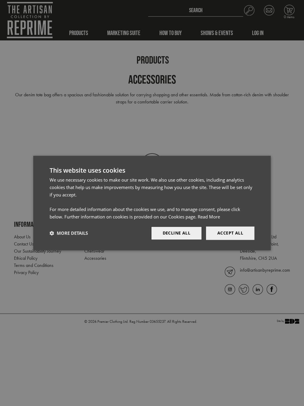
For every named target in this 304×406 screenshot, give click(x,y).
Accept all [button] (230, 233)
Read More (209, 217)
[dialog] (152, 203)
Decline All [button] (176, 233)
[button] (69, 233)
